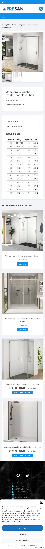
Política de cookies (13, 546)
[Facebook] (18, 475)
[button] (41, 502)
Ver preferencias (22, 541)
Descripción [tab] (12, 121)
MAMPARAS (11, 25)
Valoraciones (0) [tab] (14, 127)
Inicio (4, 25)
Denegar (22, 534)
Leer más (22, 264)
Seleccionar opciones (22, 392)
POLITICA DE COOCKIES (29, 546)
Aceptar (22, 528)
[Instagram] (27, 475)
